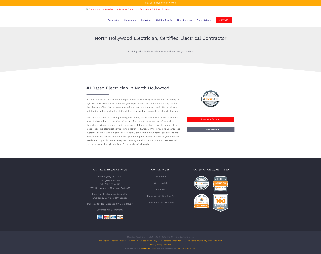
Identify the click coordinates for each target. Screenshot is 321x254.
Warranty (118, 209)
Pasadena (167, 241)
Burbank (132, 241)
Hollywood (141, 241)
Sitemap (167, 244)
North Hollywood (154, 241)
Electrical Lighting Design (160, 196)
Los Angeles (104, 241)
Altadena (124, 241)
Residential (161, 176)
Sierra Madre (190, 241)
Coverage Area (104, 209)
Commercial (160, 183)
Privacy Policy (156, 244)
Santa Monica (178, 241)
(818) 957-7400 (168, 3)
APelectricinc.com (148, 248)
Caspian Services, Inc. (186, 248)
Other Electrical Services (160, 202)
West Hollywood (215, 241)
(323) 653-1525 (112, 184)
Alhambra (114, 241)
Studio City (202, 241)
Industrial (161, 189)
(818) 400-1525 (112, 180)
